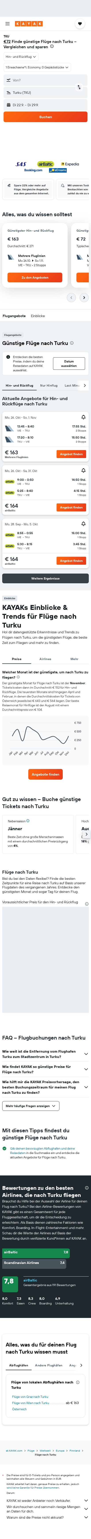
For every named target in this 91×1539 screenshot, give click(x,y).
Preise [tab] (16, 659)
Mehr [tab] (74, 659)
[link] (45, 774)
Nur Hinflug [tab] (48, 385)
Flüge (31, 1450)
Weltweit (45, 1450)
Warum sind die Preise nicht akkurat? (35, 1517)
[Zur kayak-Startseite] (29, 23)
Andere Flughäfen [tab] (48, 1365)
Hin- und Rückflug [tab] (19, 385)
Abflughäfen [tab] (18, 1365)
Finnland (75, 1450)
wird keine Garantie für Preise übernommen (33, 1487)
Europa (60, 1450)
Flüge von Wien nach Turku (30, 1403)
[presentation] (52, 46)
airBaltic (30, 1280)
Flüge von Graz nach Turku (30, 1397)
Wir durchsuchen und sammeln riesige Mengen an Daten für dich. (43, 1508)
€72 (7, 41)
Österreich (19, 1409)
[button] (7, 24)
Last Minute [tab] (74, 385)
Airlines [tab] (45, 659)
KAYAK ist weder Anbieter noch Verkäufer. (38, 1500)
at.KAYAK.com (14, 1450)
